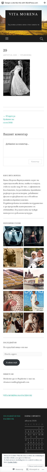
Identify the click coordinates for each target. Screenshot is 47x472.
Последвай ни (10, 342)
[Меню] (6, 38)
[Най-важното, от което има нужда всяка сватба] (13, 323)
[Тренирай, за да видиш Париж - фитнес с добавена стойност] (34, 279)
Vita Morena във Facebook (17, 395)
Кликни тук (11, 362)
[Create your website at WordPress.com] (23, 2)
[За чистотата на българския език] (13, 258)
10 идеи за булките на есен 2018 (9, 119)
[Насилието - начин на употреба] (13, 236)
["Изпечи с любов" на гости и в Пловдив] (13, 279)
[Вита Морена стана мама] (13, 301)
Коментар (35, 162)
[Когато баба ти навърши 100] (34, 258)
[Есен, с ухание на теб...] (34, 323)
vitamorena (25, 55)
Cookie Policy (12, 462)
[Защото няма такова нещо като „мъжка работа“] (34, 236)
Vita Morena (23, 14)
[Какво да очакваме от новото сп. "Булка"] (34, 301)
